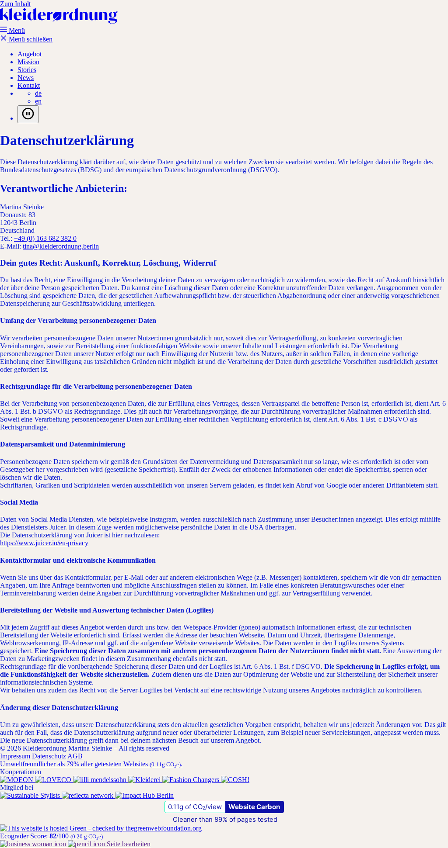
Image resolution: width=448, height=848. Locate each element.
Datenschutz (49, 756)
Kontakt (29, 85)
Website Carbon (254, 807)
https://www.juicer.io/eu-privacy (44, 543)
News (26, 77)
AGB (75, 756)
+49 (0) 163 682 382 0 (45, 238)
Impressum (15, 756)
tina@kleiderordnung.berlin (61, 246)
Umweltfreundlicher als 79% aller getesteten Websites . (91, 764)
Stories (27, 69)
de (38, 93)
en (38, 101)
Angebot (30, 54)
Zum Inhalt (15, 3)
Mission (28, 62)
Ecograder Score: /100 (51, 836)
